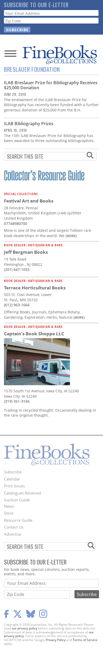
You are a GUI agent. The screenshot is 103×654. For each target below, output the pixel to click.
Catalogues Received (22, 493)
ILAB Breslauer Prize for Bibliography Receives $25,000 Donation (50, 85)
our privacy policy (24, 628)
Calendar (12, 479)
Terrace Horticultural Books (34, 288)
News (9, 506)
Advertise (12, 534)
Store (8, 513)
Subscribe (13, 471)
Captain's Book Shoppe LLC (34, 334)
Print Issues (14, 485)
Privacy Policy (55, 640)
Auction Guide (17, 499)
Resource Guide (18, 520)
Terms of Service (85, 640)
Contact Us (14, 527)
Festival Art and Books (28, 201)
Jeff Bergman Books (26, 252)
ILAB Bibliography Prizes (28, 123)
